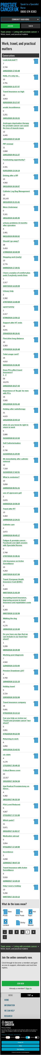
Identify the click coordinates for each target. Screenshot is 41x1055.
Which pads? (8, 820)
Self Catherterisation (12, 443)
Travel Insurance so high (13, 92)
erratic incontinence (11, 107)
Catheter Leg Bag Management (16, 191)
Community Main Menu (20, 19)
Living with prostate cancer (25, 32)
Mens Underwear (10, 207)
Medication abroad (11, 836)
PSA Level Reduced (11, 805)
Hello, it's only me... (11, 76)
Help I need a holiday (12, 886)
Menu (10, 995)
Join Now (10, 26)
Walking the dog (10, 618)
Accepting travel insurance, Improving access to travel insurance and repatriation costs (17, 600)
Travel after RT (9, 509)
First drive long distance (13, 338)
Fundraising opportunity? (14, 160)
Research (8, 1015)
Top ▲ (30, 995)
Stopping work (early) (12, 257)
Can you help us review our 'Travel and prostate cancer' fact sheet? (17, 720)
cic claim (6, 755)
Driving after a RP (10, 176)
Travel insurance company (14, 702)
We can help (9, 1010)
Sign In (31, 26)
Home (6, 999)
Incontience (8, 852)
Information (9, 1005)
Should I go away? (11, 241)
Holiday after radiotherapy (14, 409)
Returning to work (10, 739)
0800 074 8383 (28, 11)
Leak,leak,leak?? (10, 60)
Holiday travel (9, 686)
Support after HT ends (12, 323)
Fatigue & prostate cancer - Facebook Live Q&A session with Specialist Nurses (15, 542)
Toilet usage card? (11, 354)
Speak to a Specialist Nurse (29, 5)
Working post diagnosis (13, 655)
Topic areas (6, 32)
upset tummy (8, 307)
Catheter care (9, 525)
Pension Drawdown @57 (13, 671)
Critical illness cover (11, 770)
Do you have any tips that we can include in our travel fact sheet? (15, 636)
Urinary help (8, 291)
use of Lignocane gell (12, 493)
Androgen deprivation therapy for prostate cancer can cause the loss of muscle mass (16, 125)
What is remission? (11, 477)
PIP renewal (8, 144)
